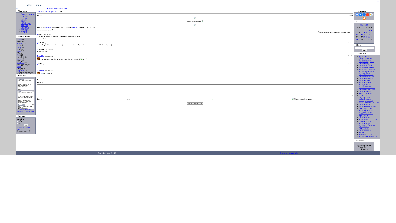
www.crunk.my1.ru (365, 64)
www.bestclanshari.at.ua (367, 90)
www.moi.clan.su (365, 80)
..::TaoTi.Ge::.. (364, 95)
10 (55, 11)
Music (19, 51)
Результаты (20, 127)
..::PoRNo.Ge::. (364, 129)
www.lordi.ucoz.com (366, 110)
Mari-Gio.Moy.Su (365, 121)
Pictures (19, 39)
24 (357, 39)
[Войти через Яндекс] (367, 14)
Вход (65, 8)
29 (369, 39)
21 (366, 37)
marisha (74, 27)
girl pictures (20, 71)
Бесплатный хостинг (287, 153)
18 (359, 37)
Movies (19, 43)
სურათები (24, 18)
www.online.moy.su (365, 112)
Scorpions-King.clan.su (366, 62)
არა (20, 121)
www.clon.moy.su (365, 84)
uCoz (296, 153)
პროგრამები (26, 24)
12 (362, 34)
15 (369, 34)
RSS (378, 1)
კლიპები (24, 20)
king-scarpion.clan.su (366, 93)
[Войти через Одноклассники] (364, 18)
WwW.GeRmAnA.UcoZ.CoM (369, 103)
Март (51, 11)
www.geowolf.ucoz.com (367, 125)
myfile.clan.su (363, 116)
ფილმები (24, 16)
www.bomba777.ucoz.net (367, 69)
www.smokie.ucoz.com (366, 77)
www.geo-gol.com (365, 91)
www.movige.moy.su (366, 78)
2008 (45, 11)
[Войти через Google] (371, 14)
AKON (361, 132)
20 (364, 37)
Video (19, 47)
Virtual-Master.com (365, 58)
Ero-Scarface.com (365, 60)
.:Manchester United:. (366, 108)
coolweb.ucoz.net (365, 97)
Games (19, 59)
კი (20, 123)
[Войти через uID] (357, 14)
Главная (50, 8)
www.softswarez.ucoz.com (368, 136)
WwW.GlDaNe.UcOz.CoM (368, 119)
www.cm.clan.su (364, 73)
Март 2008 (364, 25)
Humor (19, 67)
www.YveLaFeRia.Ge (366, 82)
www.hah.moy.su (365, 123)
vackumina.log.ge (365, 99)
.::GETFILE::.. (364, 127)
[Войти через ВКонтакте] (360, 14)
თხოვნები (24, 32)
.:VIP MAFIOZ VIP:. (366, 114)
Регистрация (58, 8)
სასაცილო (25, 28)
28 (366, 39)
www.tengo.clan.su (365, 65)
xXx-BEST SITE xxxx (366, 134)
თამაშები (24, 26)
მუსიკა (23, 22)
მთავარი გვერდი (27, 14)
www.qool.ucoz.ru (365, 130)
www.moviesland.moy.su (367, 106)
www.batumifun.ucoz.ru (367, 88)
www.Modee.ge (364, 56)
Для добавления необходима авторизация (25, 110)
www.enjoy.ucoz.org (366, 101)
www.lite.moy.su (364, 104)
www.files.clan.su (365, 86)
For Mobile (20, 63)
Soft (18, 55)
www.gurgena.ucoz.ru (366, 67)
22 (369, 37)
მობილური (25, 30)
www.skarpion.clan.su (366, 71)
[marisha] (39, 59)
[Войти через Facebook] (364, 14)
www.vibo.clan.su (365, 117)
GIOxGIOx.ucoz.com (366, 75)
